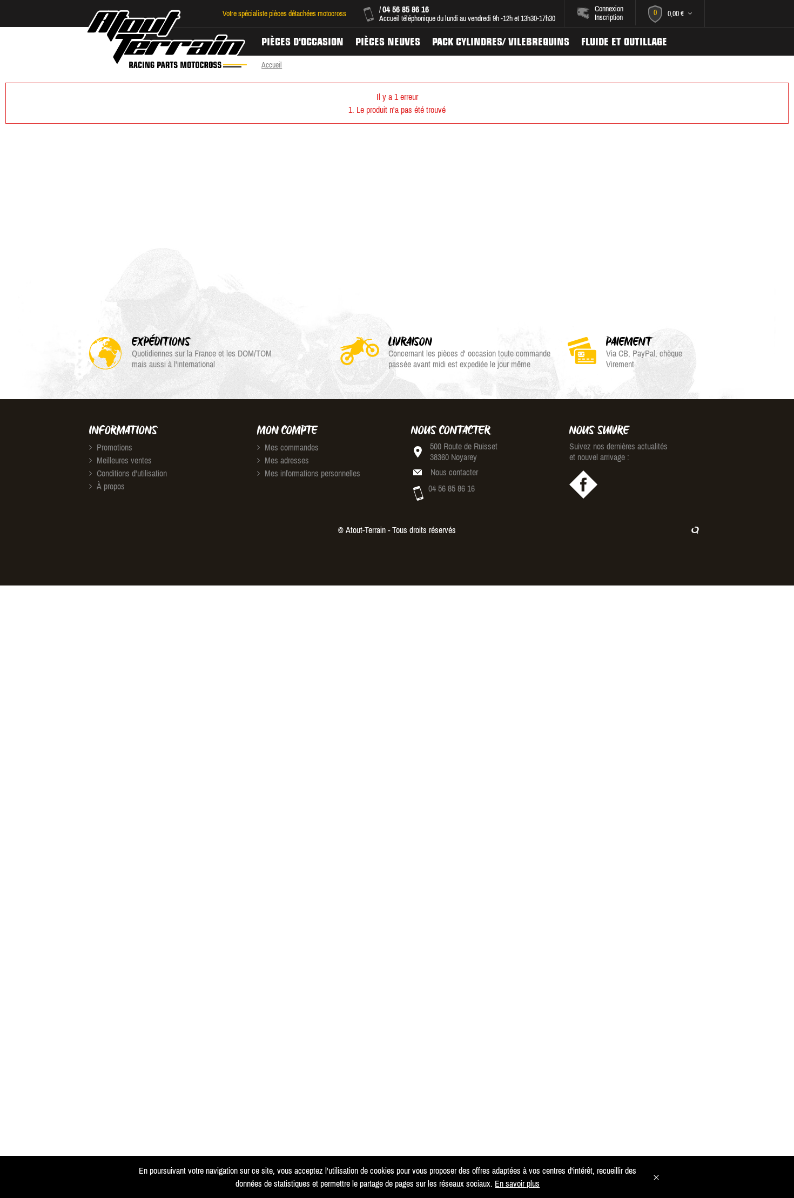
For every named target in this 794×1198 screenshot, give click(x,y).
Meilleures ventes (123, 460)
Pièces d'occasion (302, 41)
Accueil (271, 64)
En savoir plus (517, 1183)
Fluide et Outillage (624, 41)
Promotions (113, 447)
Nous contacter (454, 472)
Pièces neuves (387, 41)
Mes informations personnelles (311, 473)
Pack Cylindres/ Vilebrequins (500, 41)
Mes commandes (291, 447)
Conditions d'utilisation (131, 473)
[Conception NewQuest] (695, 530)
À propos (110, 486)
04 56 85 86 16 (405, 9)
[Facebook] (583, 484)
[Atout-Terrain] (165, 39)
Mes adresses (286, 460)
